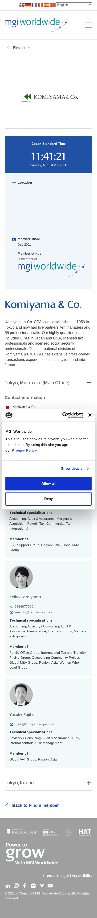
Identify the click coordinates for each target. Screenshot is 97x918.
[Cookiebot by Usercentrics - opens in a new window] (63, 415)
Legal (64, 876)
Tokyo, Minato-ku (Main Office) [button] (37, 383)
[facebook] (25, 886)
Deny (48, 499)
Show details (71, 468)
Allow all (48, 483)
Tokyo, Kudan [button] (19, 782)
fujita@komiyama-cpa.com (34, 724)
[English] (22, 5)
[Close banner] (90, 415)
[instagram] (16, 886)
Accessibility (82, 876)
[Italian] (41, 5)
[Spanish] (47, 5)
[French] (35, 5)
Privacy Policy (24, 450)
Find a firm (21, 47)
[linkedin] (8, 886)
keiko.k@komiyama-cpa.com (36, 612)
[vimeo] (42, 886)
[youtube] (50, 886)
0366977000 (24, 606)
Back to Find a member (35, 805)
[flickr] (33, 886)
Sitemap (50, 876)
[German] (28, 5)
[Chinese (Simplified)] (53, 5)
